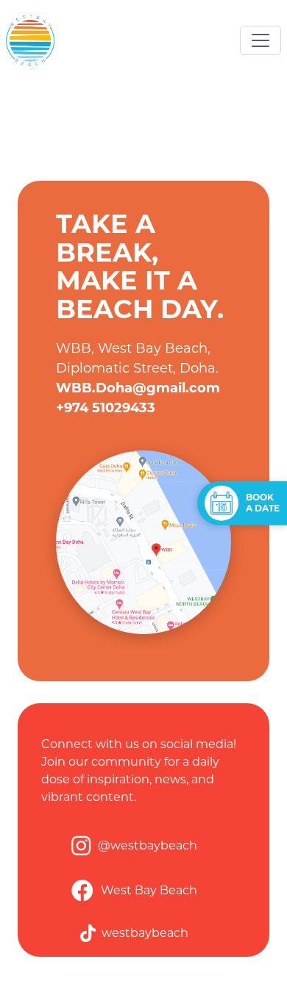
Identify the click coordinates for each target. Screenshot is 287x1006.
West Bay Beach (149, 890)
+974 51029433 (105, 408)
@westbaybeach (147, 845)
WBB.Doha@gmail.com (138, 388)
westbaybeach (145, 933)
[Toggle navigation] (260, 40)
